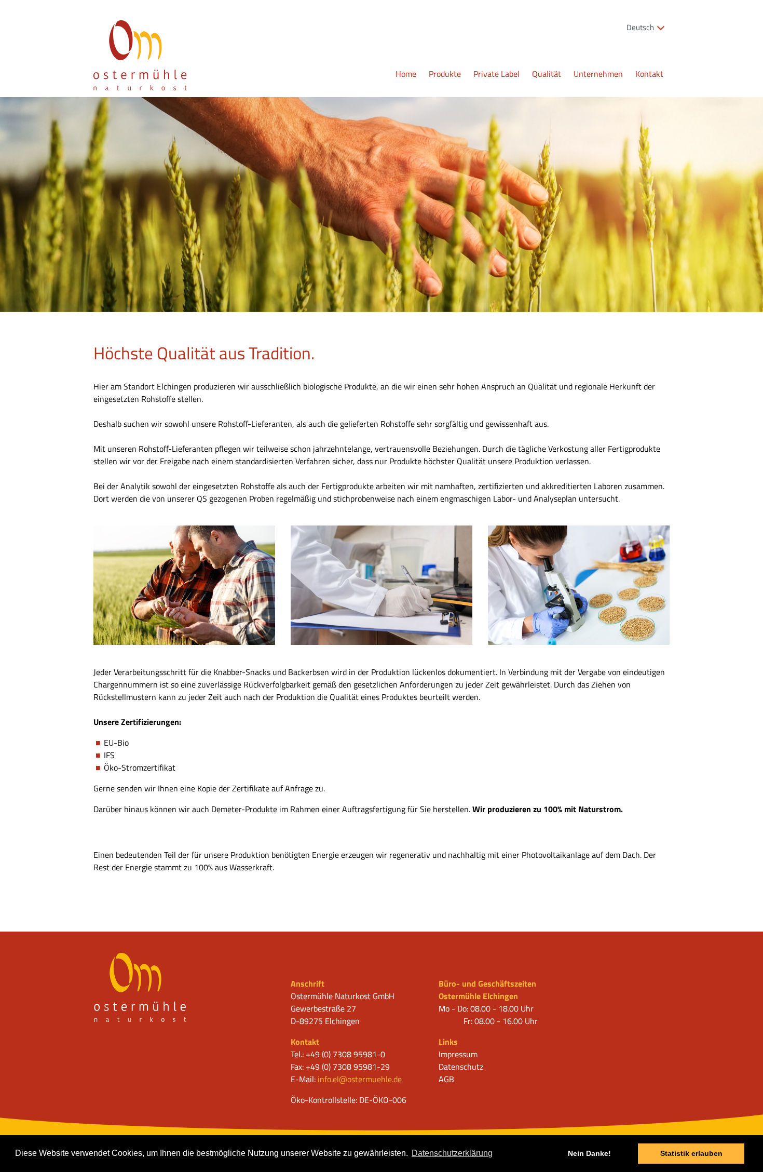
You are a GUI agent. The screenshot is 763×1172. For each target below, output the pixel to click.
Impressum (458, 1054)
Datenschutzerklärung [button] (452, 1153)
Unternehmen (598, 74)
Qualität (546, 74)
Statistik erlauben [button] (691, 1153)
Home (406, 74)
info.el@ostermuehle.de (360, 1079)
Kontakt (649, 74)
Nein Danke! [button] (589, 1153)
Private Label (496, 74)
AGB (446, 1079)
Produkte (445, 74)
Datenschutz (461, 1066)
